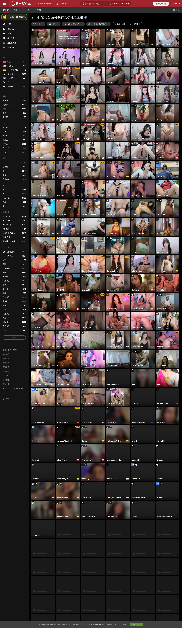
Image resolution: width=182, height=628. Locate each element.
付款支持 (6, 354)
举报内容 (6, 358)
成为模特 (6, 376)
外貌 (38, 24)
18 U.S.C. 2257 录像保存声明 (13, 388)
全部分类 (16, 337)
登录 (175, 4)
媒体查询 (6, 363)
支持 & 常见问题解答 (10, 350)
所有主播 (6, 384)
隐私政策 (6, 367)
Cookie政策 (98, 624)
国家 (54, 24)
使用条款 (6, 371)
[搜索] (110, 3)
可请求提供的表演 (99, 24)
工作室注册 (7, 380)
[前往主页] (22, 3)
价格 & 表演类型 (73, 24)
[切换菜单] (4, 3)
